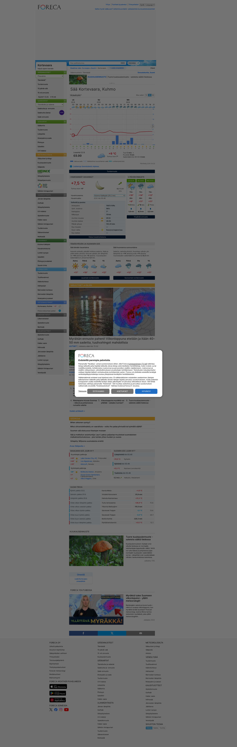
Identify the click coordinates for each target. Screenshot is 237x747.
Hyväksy (146, 391)
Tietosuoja (82, 391)
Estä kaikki (98, 391)
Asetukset (122, 391)
